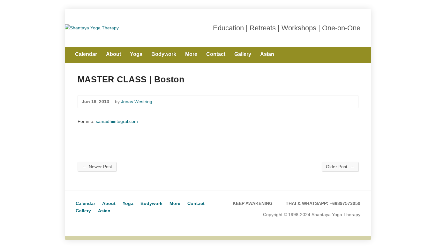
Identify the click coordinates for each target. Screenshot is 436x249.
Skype (90, 222)
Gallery (242, 54)
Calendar (86, 54)
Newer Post (97, 166)
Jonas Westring (136, 101)
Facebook (358, 53)
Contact (215, 54)
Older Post (340, 166)
